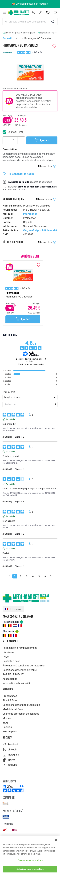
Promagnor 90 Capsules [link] (37, 38)
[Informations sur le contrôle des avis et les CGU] (45, 359)
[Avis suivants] (50, 576)
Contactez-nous (11, 661)
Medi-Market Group (13, 709)
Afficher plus (45, 166)
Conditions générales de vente (20, 670)
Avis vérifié (10, 419)
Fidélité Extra (10, 700)
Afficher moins (44, 199)
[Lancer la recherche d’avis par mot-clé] (55, 404)
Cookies (7, 727)
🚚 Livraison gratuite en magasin (30, 3)
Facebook (13, 744)
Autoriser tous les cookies (29, 869)
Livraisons (8, 652)
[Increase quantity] (21, 140)
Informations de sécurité (16, 683)
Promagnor (30, 213)
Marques (7, 718)
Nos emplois (10, 731)
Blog (5, 722)
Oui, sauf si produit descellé (40, 230)
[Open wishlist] (47, 12)
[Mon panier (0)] (54, 12)
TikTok (11, 759)
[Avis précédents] (9, 576)
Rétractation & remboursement (20, 647)
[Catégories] (4, 13)
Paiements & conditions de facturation (24, 665)
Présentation (10, 695)
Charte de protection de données (21, 713)
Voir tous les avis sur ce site (31, 364)
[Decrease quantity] (6, 140)
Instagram (13, 754)
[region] (30, 855)
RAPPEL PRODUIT (13, 674)
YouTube (12, 764)
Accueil (7, 38)
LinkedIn (12, 749)
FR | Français (15, 609)
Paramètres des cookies (30, 860)
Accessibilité (10, 678)
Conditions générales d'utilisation (21, 704)
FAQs (6, 656)
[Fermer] (56, 839)
